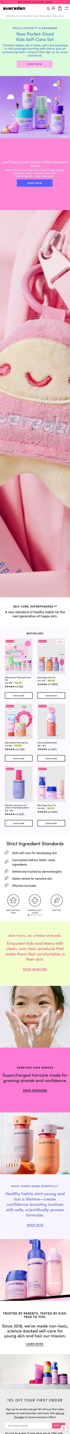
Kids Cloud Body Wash (47, 742)
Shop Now (18, 696)
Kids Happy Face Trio (46, 805)
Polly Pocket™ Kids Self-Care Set (18, 678)
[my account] (54, 7)
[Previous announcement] (2, 2)
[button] (28, 915)
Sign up (58, 1425)
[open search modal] (48, 8)
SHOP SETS (35, 1225)
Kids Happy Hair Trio (46, 677)
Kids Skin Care (14, 15)
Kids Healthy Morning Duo (16, 742)
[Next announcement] (67, 2)
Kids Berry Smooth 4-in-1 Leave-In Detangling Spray (17, 806)
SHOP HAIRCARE (35, 1090)
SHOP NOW (34, 64)
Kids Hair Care (30, 15)
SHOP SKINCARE (35, 969)
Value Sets (58, 15)
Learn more (34, 1343)
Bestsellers (45, 15)
